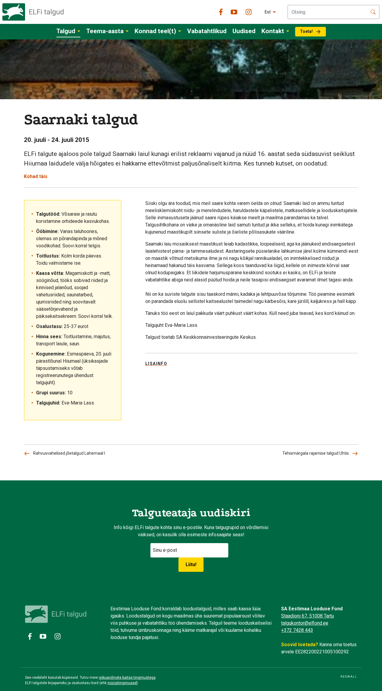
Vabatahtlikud (207, 31)
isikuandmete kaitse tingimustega (127, 677)
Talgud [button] (65, 31)
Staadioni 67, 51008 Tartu (307, 616)
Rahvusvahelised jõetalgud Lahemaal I (69, 453)
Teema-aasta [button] (105, 31)
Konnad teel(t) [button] (155, 31)
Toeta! (306, 31)
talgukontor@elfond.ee (304, 623)
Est (268, 12)
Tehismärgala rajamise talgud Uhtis (315, 453)
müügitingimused (122, 683)
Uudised (243, 31)
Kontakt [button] (272, 31)
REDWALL (349, 676)
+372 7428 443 (297, 630)
